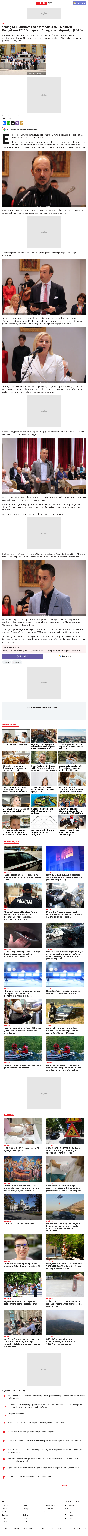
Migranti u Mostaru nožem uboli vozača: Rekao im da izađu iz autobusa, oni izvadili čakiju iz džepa (65, 914)
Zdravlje (26, 1509)
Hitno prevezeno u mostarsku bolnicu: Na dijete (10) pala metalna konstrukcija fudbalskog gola (22, 993)
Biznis (4, 1518)
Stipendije (17, 662)
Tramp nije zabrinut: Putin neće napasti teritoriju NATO (30, 1477)
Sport (25, 1506)
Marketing (16, 1529)
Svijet (4, 1512)
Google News (66, 656)
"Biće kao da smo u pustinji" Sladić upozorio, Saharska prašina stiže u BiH (22, 1264)
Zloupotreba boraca (16, 1414)
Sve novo (64, 1486)
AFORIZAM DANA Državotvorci (19, 1223)
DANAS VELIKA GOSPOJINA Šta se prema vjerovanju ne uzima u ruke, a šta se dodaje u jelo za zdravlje (21, 1188)
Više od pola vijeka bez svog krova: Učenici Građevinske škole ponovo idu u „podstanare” (43, 1468)
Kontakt (42, 1529)
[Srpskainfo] (44, 3)
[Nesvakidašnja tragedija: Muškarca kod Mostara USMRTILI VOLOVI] (65, 974)
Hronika (7, 872)
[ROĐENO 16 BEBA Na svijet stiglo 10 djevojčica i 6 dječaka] (23, 1131)
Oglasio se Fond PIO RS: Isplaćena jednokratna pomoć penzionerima (20, 1302)
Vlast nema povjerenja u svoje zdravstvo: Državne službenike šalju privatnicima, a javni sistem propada (63, 1188)
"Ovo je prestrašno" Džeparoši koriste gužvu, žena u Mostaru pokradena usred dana (22, 1030)
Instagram (70, 1512)
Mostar (7, 662)
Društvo (6, 23)
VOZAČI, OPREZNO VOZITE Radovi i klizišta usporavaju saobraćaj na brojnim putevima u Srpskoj (63, 1150)
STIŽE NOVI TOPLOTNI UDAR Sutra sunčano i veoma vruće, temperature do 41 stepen (64, 1303)
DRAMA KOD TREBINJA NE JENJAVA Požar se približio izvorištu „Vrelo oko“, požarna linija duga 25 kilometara (63, 1227)
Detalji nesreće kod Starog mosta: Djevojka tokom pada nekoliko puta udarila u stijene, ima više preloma (63, 1067)
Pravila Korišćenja (30, 1529)
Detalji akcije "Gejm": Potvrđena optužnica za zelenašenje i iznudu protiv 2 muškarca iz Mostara (62, 1030)
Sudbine (26, 1515)
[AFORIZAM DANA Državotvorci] (23, 1207)
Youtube (70, 1515)
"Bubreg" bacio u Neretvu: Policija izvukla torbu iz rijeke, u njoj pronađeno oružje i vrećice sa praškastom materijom (20, 915)
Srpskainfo (24, 656)
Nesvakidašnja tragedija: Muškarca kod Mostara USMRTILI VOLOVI (63, 992)
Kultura (25, 1521)
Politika (4, 1509)
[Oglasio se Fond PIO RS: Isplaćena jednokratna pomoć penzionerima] (23, 1284)
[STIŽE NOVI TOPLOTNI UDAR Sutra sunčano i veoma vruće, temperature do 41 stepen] (65, 1284)
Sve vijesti (5, 1506)
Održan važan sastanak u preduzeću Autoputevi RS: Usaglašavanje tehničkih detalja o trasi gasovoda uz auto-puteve (22, 1343)
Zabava (25, 1512)
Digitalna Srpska (49, 1506)
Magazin (26, 1518)
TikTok (69, 1518)
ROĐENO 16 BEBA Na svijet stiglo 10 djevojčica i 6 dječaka (21, 1149)
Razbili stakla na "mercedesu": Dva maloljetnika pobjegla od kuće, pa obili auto (22, 877)
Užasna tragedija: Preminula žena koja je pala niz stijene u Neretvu (22, 1066)
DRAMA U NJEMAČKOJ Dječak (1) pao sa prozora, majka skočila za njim (36, 1423)
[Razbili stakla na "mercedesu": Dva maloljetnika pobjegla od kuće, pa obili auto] (23, 858)
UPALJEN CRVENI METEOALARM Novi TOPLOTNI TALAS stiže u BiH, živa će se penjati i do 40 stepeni (64, 1266)
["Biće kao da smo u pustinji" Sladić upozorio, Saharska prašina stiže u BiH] (23, 1247)
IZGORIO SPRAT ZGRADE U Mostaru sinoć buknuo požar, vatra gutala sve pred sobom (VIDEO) (64, 877)
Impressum (6, 1529)
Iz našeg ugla (48, 1509)
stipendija (61, 321)
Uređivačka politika (55, 1529)
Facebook (70, 1506)
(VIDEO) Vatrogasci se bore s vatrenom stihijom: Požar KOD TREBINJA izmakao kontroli (61, 1341)
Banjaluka (47, 1512)
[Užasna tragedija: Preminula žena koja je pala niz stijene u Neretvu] (23, 1048)
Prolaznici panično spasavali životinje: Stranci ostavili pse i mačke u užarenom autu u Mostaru (22, 954)
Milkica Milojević (13, 116)
